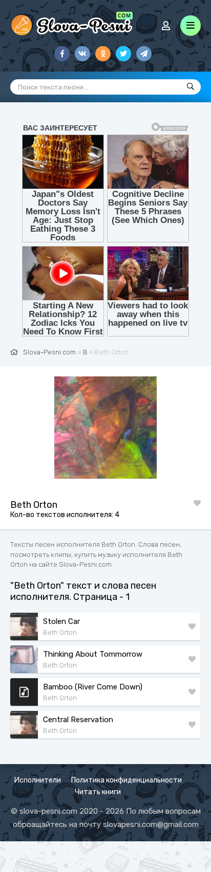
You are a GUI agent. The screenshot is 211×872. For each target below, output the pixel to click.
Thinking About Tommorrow (92, 654)
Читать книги (98, 792)
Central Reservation (78, 719)
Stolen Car (61, 621)
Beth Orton (60, 632)
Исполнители (37, 780)
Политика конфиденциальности (126, 780)
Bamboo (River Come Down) (92, 686)
